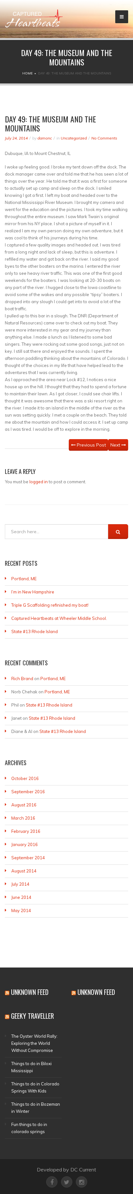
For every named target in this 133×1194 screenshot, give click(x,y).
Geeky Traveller (32, 1016)
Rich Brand (22, 678)
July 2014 (20, 884)
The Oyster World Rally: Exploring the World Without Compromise (34, 1043)
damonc (44, 138)
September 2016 (28, 791)
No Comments (104, 138)
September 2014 (28, 857)
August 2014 (23, 870)
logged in (38, 481)
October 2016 (25, 778)
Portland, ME (23, 578)
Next (115, 445)
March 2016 (23, 818)
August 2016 (23, 804)
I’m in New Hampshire (32, 591)
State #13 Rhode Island (34, 631)
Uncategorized (74, 138)
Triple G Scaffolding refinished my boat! (49, 605)
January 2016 (24, 844)
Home (27, 73)
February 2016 (25, 831)
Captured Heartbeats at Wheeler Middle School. (59, 618)
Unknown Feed (29, 992)
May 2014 (21, 910)
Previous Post (91, 445)
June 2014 (21, 897)
